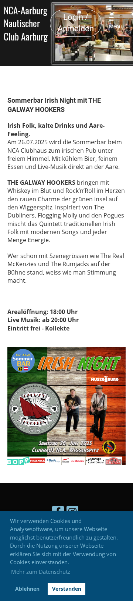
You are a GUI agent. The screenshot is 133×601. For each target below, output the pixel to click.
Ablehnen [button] (27, 588)
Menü (115, 27)
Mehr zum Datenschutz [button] (40, 571)
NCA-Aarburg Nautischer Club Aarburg (26, 23)
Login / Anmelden (76, 23)
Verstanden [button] (66, 588)
